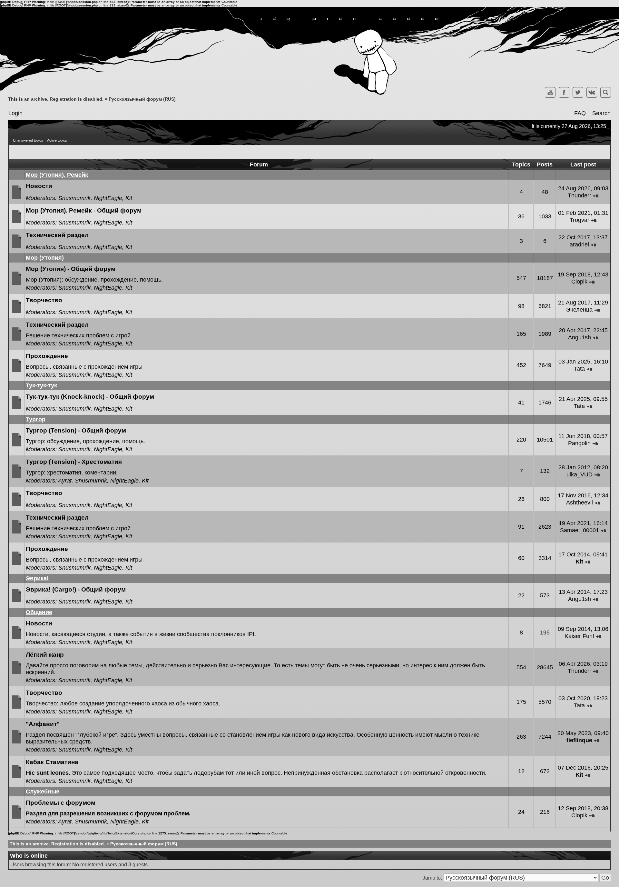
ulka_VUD (579, 474)
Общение (39, 612)
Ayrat (65, 480)
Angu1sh (579, 337)
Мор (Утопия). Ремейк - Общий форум (84, 210)
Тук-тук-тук (41, 385)
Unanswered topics (28, 140)
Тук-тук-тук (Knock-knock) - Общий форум (90, 396)
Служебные (42, 791)
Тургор (35, 419)
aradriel (579, 244)
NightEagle (108, 198)
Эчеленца (579, 309)
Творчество (44, 300)
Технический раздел (57, 235)
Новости (39, 186)
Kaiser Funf (579, 636)
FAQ (580, 113)
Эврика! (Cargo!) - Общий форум (76, 589)
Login (15, 113)
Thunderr (579, 195)
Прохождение (47, 356)
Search (601, 113)
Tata (579, 368)
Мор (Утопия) (45, 257)
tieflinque (579, 740)
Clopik (579, 281)
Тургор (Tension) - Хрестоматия (74, 461)
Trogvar (579, 220)
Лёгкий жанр (45, 654)
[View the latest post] (596, 195)
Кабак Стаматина (52, 762)
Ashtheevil (579, 502)
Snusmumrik (74, 198)
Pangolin (579, 443)
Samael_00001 (579, 530)
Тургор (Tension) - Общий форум (76, 430)
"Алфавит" (43, 724)
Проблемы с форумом (60, 802)
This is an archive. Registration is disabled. (55, 99)
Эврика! (37, 578)
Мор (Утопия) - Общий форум (70, 268)
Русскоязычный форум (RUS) (142, 99)
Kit (128, 198)
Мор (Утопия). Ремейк (57, 175)
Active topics (57, 140)
